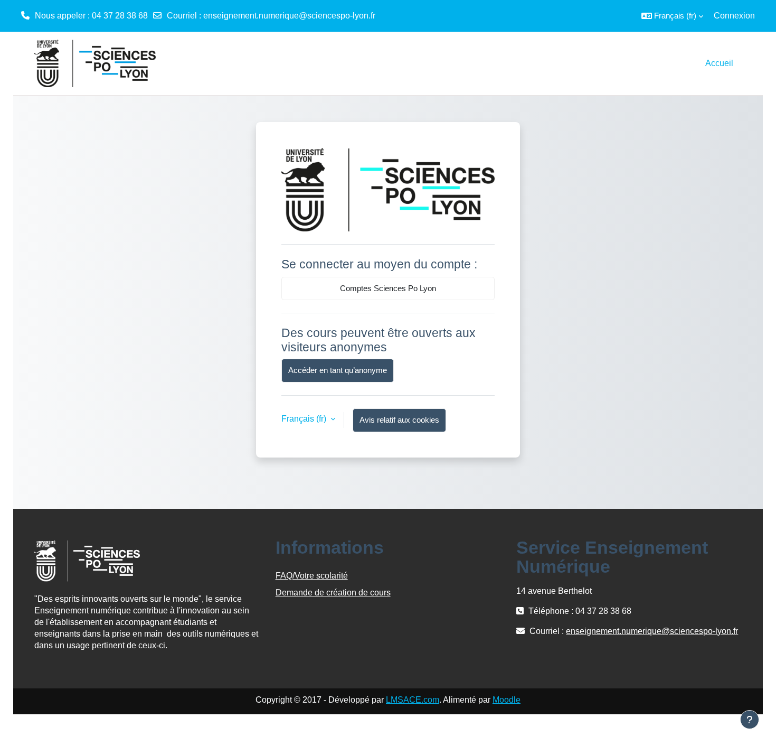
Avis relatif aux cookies (399, 419)
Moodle (507, 699)
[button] (672, 16)
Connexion (734, 15)
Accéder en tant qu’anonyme (337, 370)
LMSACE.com (412, 699)
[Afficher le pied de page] (749, 719)
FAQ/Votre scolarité (312, 575)
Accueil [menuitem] (719, 63)
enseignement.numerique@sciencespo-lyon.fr (289, 15)
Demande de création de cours (333, 592)
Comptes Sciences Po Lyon (388, 288)
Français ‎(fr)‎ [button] (304, 418)
